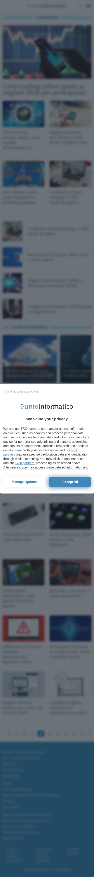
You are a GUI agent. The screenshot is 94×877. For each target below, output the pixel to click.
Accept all (70, 482)
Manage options (24, 482)
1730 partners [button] (30, 428)
